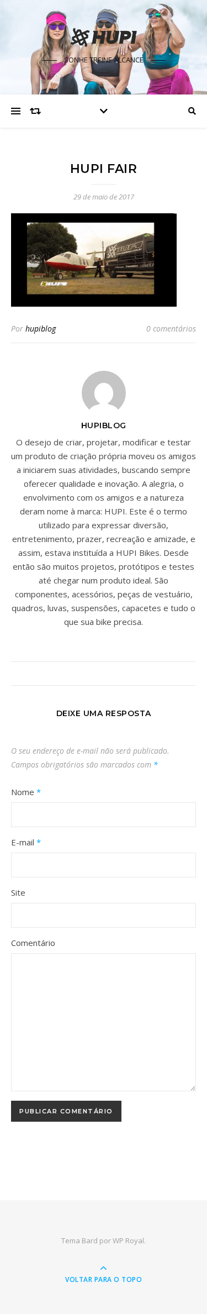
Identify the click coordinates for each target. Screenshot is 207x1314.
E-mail (26, 842)
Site (18, 892)
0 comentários (171, 328)
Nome (26, 791)
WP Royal (128, 1240)
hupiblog (40, 328)
